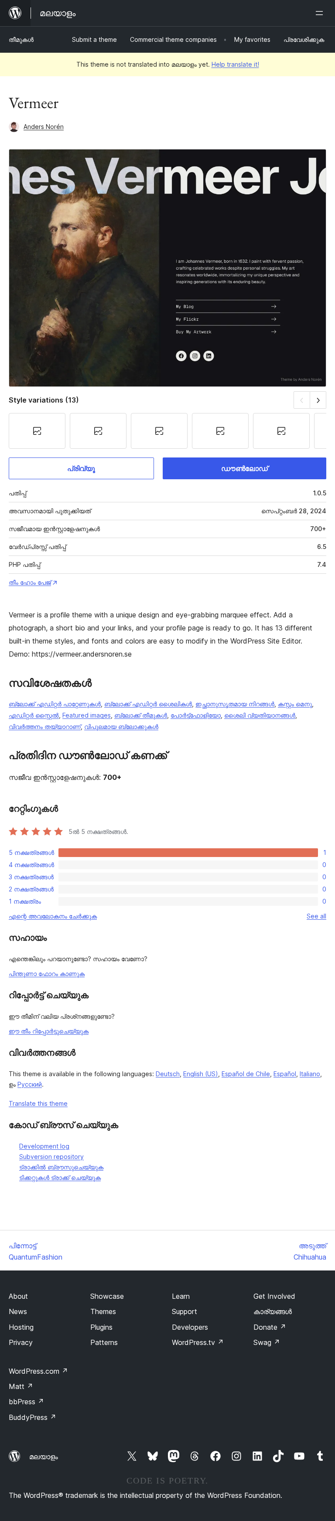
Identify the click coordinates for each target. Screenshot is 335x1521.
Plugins (101, 1327)
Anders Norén (44, 126)
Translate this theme (38, 1103)
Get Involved (274, 1296)
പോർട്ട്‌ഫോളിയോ (196, 715)
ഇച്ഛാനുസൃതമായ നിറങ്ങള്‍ (234, 704)
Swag (266, 1342)
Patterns (104, 1342)
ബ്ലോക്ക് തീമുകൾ (140, 715)
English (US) (200, 1073)
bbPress (26, 1401)
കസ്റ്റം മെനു (295, 704)
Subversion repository (51, 1156)
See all (316, 916)
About (18, 1296)
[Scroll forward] (318, 399)
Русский (29, 1084)
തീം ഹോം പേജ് (30, 582)
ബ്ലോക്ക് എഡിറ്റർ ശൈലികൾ (148, 704)
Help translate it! (235, 64)
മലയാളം (43, 1456)
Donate (269, 1327)
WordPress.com (38, 1371)
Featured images (86, 715)
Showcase (107, 1296)
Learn (181, 1296)
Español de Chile (246, 1073)
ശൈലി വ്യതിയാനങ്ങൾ (259, 715)
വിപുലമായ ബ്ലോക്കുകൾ (121, 726)
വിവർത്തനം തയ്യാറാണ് (45, 726)
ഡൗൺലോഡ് (244, 468)
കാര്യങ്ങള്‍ (272, 1311)
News (18, 1311)
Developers (190, 1327)
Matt (21, 1386)
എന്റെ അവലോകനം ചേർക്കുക (53, 916)
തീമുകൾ (21, 39)
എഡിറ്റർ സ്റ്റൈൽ (34, 715)
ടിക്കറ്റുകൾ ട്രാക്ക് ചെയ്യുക (60, 1177)
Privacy (21, 1342)
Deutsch (168, 1073)
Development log (44, 1146)
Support (184, 1311)
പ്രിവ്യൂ (81, 468)
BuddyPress (32, 1417)
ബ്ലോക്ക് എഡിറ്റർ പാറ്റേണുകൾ (55, 704)
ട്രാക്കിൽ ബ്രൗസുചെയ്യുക (61, 1167)
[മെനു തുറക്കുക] (321, 13)
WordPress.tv (198, 1342)
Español (284, 1073)
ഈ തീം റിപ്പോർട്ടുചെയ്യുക (49, 1031)
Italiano (310, 1073)
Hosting (21, 1327)
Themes (103, 1311)
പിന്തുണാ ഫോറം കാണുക (47, 973)
